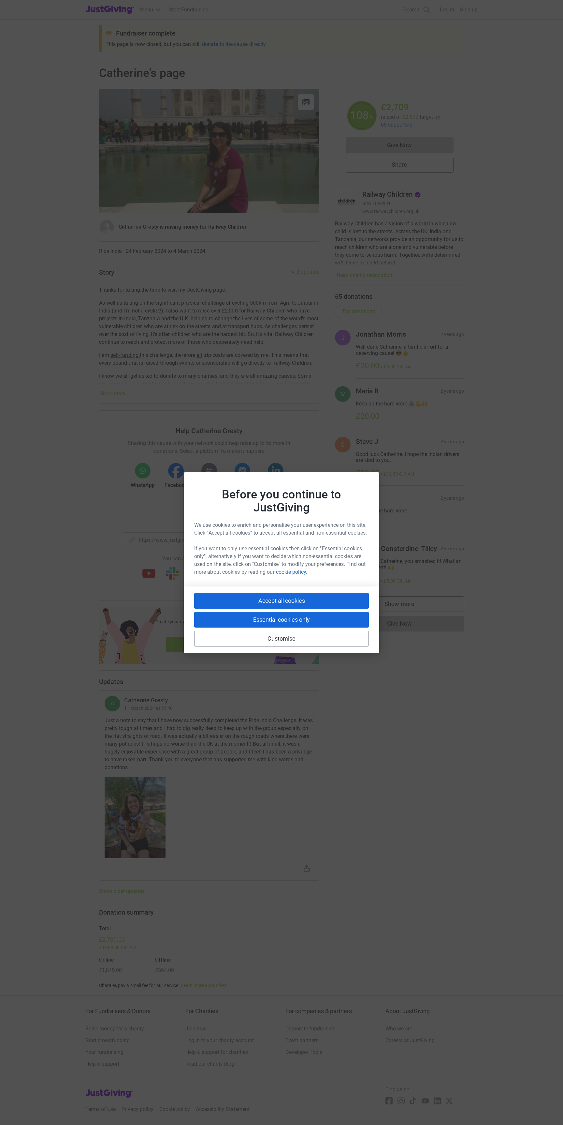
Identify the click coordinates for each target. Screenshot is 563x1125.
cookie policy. (291, 572)
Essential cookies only (281, 619)
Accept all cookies (281, 600)
